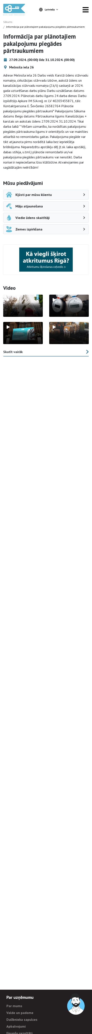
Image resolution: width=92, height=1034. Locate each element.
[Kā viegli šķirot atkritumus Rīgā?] (46, 259)
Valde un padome (19, 1013)
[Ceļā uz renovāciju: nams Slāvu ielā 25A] (23, 306)
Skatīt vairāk (13, 352)
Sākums (7, 21)
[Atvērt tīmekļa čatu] (76, 1004)
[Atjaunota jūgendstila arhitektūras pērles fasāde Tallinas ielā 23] (69, 333)
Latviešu (50, 9)
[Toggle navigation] (85, 9)
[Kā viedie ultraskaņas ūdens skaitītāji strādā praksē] (69, 306)
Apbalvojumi (16, 1026)
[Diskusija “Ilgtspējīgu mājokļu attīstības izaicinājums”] (23, 333)
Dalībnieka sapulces (21, 1019)
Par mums (14, 1006)
